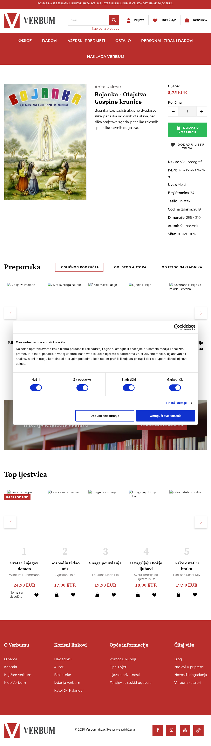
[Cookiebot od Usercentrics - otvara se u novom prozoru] (177, 327)
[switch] (82, 388)
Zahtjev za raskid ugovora (130, 683)
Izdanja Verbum (67, 683)
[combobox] (93, 20)
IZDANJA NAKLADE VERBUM (56, 425)
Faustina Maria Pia (105, 575)
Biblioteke (62, 675)
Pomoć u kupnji (123, 659)
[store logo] (31, 20)
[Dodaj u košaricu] (57, 594)
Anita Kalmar (108, 86)
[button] (36, 594)
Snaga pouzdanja (105, 563)
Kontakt (11, 667)
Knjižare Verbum (17, 675)
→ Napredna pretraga (103, 28)
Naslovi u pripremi (189, 667)
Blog (178, 659)
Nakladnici (63, 659)
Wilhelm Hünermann (24, 575)
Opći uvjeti (118, 667)
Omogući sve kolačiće (165, 415)
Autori (59, 667)
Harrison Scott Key (186, 575)
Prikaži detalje (176, 403)
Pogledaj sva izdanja (162, 425)
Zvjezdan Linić (65, 575)
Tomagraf (194, 162)
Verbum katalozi (187, 683)
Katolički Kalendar (69, 690)
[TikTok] (198, 730)
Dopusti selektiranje (104, 415)
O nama (10, 659)
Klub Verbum (15, 683)
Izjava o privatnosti (125, 675)
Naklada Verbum (105, 56)
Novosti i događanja (190, 675)
